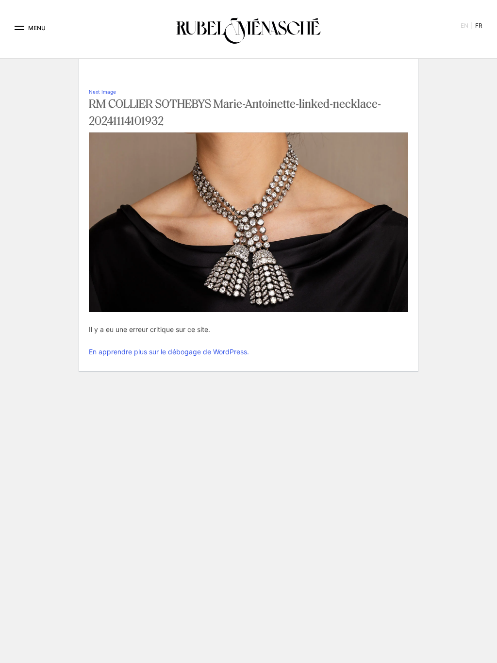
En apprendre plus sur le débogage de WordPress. (169, 352)
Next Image (102, 92)
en (464, 25)
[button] (19, 28)
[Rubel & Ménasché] (248, 28)
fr (478, 25)
